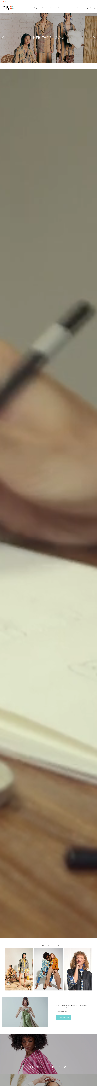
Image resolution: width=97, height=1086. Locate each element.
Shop (35, 8)
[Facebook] (3, 1)
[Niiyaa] (8, 8)
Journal (60, 8)
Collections (43, 8)
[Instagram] (5, 1)
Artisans (52, 8)
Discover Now (63, 1017)
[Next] (94, 38)
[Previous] (3, 38)
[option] (48, 38)
